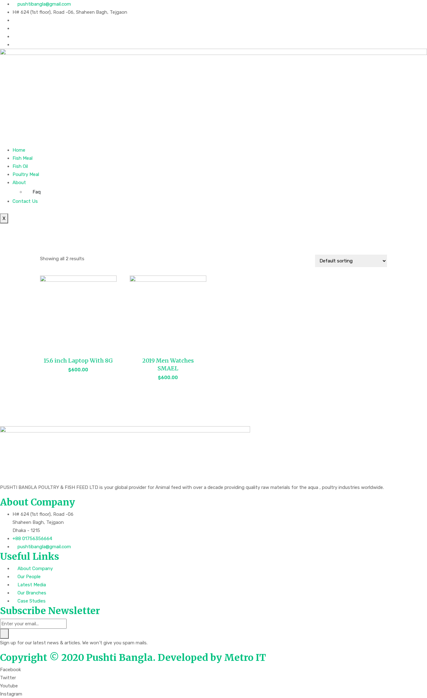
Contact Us (25, 201)
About (19, 182)
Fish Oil (20, 166)
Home (19, 150)
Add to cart (78, 374)
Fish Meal (23, 158)
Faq (37, 192)
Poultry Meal (26, 174)
